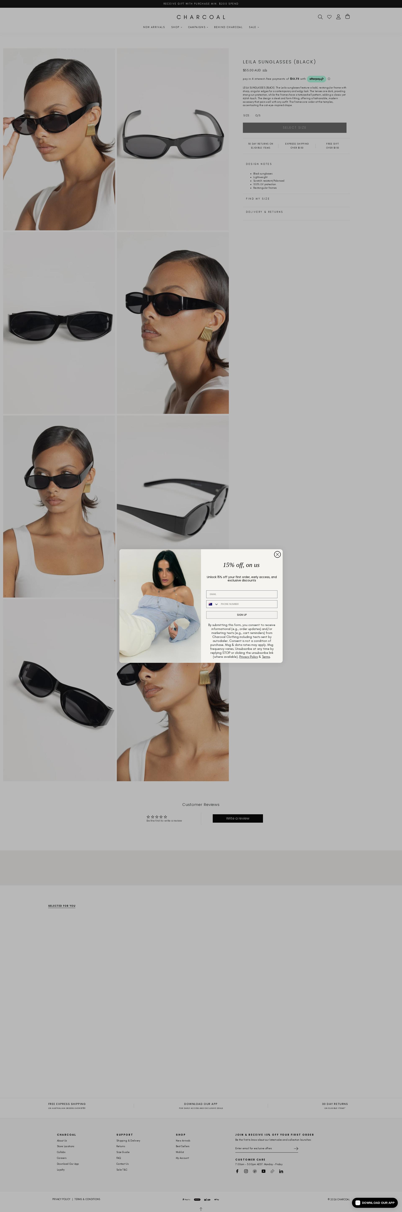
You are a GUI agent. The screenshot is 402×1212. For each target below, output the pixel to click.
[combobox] (212, 604)
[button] (375, 1203)
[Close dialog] (277, 554)
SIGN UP (242, 615)
